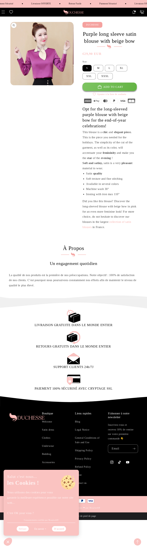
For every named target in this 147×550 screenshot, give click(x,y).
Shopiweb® (94, 508)
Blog (77, 421)
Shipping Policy (84, 450)
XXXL (105, 76)
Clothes (46, 438)
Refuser (23, 529)
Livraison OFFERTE (39, 3)
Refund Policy (83, 466)
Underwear (48, 446)
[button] (11, 12)
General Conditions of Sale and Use (87, 440)
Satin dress (48, 429)
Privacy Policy (83, 458)
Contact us (81, 483)
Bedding (46, 454)
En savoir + (40, 529)
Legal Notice (82, 429)
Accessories (48, 462)
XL (122, 68)
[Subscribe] (134, 448)
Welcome (47, 421)
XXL (89, 76)
